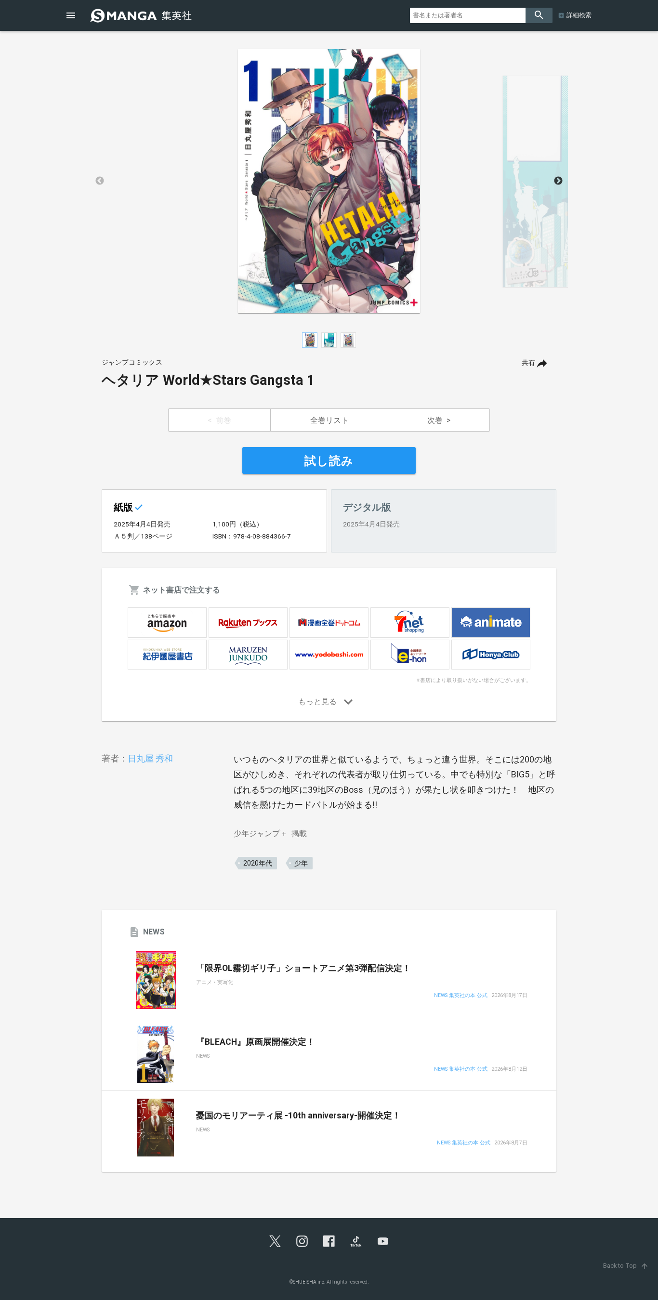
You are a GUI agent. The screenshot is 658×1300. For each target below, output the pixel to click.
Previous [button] (99, 181)
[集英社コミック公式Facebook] (329, 1241)
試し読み (329, 461)
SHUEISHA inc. (309, 1282)
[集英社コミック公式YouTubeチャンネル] (383, 1241)
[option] (329, 181)
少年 (301, 863)
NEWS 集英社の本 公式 (460, 995)
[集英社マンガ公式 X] (275, 1241)
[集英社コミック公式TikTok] (356, 1241)
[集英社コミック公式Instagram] (302, 1241)
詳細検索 (579, 15)
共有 (528, 363)
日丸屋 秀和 (150, 758)
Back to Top (626, 1265)
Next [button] (558, 181)
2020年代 (257, 863)
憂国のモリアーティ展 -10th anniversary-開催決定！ (298, 1115)
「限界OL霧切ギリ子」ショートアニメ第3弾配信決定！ (303, 968)
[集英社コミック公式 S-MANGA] (142, 15)
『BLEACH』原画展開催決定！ (255, 1042)
